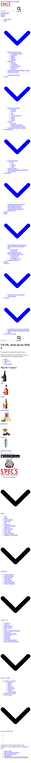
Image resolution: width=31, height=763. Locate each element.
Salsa (15, 207)
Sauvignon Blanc (15, 66)
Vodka (13, 120)
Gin (12, 112)
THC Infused (11, 170)
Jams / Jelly (11, 207)
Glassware (10, 245)
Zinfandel (13, 59)
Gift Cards (14, 251)
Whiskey (13, 111)
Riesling (13, 69)
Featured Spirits (12, 108)
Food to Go (13, 210)
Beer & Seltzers (8, 519)
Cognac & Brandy (16, 115)
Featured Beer (11, 160)
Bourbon (13, 109)
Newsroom (14, 257)
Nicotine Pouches (16, 252)
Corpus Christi (12, 691)
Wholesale (7, 637)
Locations (10, 260)
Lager (12, 164)
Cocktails (10, 121)
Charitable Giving (16, 258)
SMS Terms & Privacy (10, 754)
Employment (12, 296)
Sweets (19, 206)
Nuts (16, 206)
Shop (5, 362)
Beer (16, 160)
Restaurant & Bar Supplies (11, 641)
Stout (12, 167)
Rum (12, 114)
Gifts (9, 248)
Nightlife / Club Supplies (11, 535)
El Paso (10, 690)
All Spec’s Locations (9, 681)
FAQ (5, 629)
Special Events (15, 255)
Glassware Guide (21, 329)
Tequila (13, 118)
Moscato (13, 63)
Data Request (7, 755)
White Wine (11, 61)
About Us (10, 294)
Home (5, 359)
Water (22, 209)
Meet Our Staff (8, 626)
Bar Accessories (17, 245)
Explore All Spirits (21, 128)
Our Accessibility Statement (11, 752)
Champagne (11, 70)
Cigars (9, 252)
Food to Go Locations (10, 693)
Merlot (13, 58)
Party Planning (8, 577)
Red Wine (18, 52)
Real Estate (7, 638)
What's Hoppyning (18, 254)
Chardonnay (14, 64)
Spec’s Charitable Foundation (12, 631)
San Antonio (11, 688)
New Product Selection (10, 640)
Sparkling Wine (18, 70)
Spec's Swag (14, 249)
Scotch (13, 117)
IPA (12, 162)
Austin (9, 685)
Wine (5, 516)
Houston (10, 682)
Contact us (16, 260)
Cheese (18, 204)
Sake (9, 75)
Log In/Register (5, 13)
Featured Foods (12, 204)
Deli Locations (8, 694)
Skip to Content (5, 1)
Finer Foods (7, 521)
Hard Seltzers (18, 170)
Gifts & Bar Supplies (10, 526)
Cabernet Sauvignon (16, 53)
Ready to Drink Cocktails (18, 126)
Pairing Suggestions (17, 330)
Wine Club (7, 530)
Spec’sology (7, 579)
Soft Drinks (17, 209)
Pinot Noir (14, 55)
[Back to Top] (1, 452)
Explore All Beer (12, 168)
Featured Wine (12, 52)
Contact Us (7, 361)
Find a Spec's (7, 19)
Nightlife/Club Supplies (18, 246)
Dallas (9, 684)
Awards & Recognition (10, 634)
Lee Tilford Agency (15, 746)
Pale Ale (13, 165)
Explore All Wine (15, 75)
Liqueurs (13, 123)
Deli (9, 210)
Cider (23, 170)
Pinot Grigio (14, 67)
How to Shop (16, 294)
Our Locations (8, 364)
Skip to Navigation (14, 1)
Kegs (14, 171)
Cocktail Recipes (12, 329)
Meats (13, 206)
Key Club (10, 254)
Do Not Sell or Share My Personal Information (16, 757)
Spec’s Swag (7, 532)
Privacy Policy (8, 751)
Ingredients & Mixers (17, 125)
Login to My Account (10, 333)
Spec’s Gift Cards (9, 533)
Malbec (13, 56)
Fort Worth (11, 687)
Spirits (18, 108)
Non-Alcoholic (14, 72)
